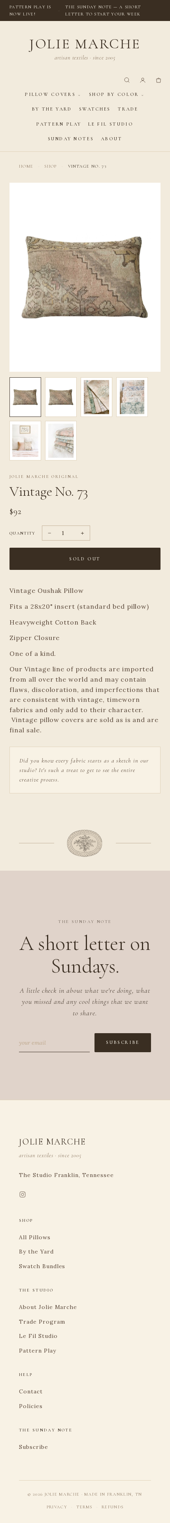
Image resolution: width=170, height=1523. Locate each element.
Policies (31, 1406)
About (111, 138)
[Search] (127, 80)
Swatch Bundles (42, 1266)
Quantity (22, 533)
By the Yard (52, 109)
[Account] (142, 80)
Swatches (95, 109)
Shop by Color (114, 94)
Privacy (57, 1507)
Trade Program (42, 1321)
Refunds (112, 1507)
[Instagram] (22, 1196)
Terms (84, 1507)
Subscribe (123, 1042)
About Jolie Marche (48, 1307)
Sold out (85, 559)
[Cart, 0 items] (158, 80)
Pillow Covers (50, 94)
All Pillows (35, 1237)
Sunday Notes (71, 138)
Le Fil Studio (110, 124)
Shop (50, 166)
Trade (128, 109)
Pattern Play (58, 124)
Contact (31, 1391)
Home (26, 166)
